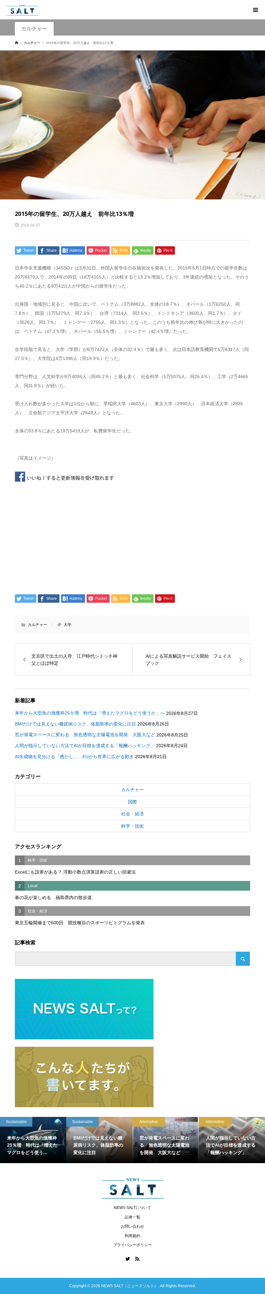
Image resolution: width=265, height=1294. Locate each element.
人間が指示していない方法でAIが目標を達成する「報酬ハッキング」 (85, 745)
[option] (33, 1140)
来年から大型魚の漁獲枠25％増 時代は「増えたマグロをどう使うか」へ (90, 713)
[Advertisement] (132, 536)
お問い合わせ (132, 1226)
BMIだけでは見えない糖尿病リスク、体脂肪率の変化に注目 (75, 724)
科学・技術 (132, 826)
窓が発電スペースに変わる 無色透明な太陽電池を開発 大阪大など (85, 734)
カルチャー (34, 28)
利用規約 (132, 1236)
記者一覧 (132, 1217)
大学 (67, 624)
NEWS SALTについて (132, 1207)
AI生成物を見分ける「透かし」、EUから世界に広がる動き (74, 756)
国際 (132, 801)
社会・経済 (132, 813)
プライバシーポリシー (132, 1245)
